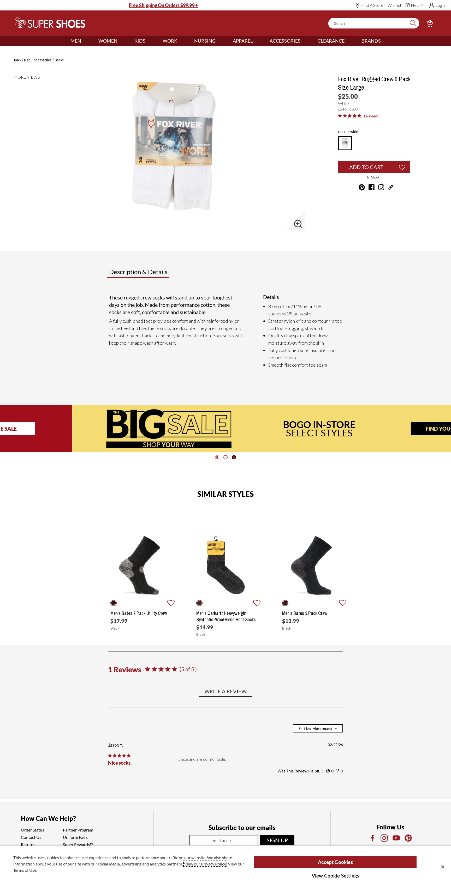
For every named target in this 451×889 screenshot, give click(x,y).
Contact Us (31, 837)
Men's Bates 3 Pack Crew (304, 613)
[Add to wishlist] (171, 603)
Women (107, 41)
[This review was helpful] (328, 771)
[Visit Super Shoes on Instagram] (381, 187)
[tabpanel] (226, 331)
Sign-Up (277, 840)
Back (17, 60)
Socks (59, 60)
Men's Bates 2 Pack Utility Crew (138, 613)
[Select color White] (345, 143)
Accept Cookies (335, 862)
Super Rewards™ (78, 844)
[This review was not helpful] (337, 771)
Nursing (205, 41)
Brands (371, 41)
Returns (28, 844)
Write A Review (225, 691)
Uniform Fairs (75, 837)
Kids (139, 41)
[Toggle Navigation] (85, 41)
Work (170, 41)
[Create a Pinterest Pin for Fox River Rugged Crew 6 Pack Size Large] (362, 187)
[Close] (442, 867)
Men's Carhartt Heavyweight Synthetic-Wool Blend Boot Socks (226, 616)
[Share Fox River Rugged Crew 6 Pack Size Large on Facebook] (371, 187)
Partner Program (78, 829)
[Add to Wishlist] (402, 167)
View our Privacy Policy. (205, 863)
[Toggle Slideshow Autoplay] (217, 457)
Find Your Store (376, 428)
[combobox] (318, 728)
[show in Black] (113, 603)
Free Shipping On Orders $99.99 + (163, 5)
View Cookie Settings (335, 876)
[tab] (155, 273)
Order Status (32, 829)
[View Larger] (298, 224)
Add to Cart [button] (366, 167)
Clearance (331, 41)
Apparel (243, 41)
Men (75, 41)
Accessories (285, 41)
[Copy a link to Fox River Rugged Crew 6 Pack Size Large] (391, 187)
